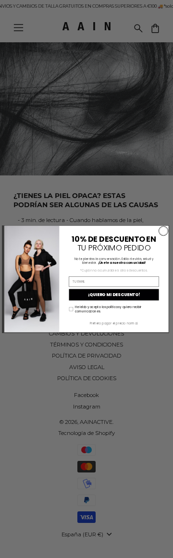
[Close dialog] (163, 231)
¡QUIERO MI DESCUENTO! (114, 295)
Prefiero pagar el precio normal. (114, 323)
